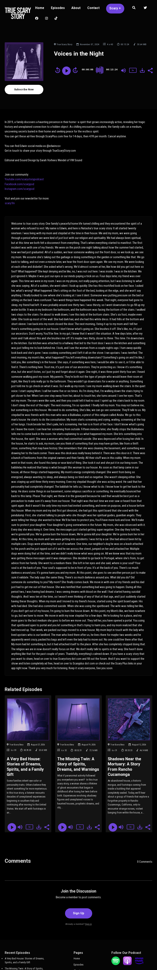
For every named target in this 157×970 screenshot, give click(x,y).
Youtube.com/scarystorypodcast (24, 179)
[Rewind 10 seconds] (57, 70)
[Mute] (123, 70)
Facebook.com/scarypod (19, 184)
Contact (93, 8)
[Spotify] (115, 964)
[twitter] (145, 8)
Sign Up (78, 913)
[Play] (66, 71)
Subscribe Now (24, 89)
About (76, 8)
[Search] (134, 8)
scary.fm (10, 203)
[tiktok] (56, 19)
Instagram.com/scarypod (19, 189)
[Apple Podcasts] (127, 964)
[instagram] (46, 19)
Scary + (115, 8)
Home (39, 8)
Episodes (58, 8)
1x (133, 70)
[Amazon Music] (139, 964)
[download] (142, 70)
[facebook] (37, 19)
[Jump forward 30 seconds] (75, 70)
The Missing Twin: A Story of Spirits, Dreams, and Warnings (78, 764)
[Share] (150, 70)
